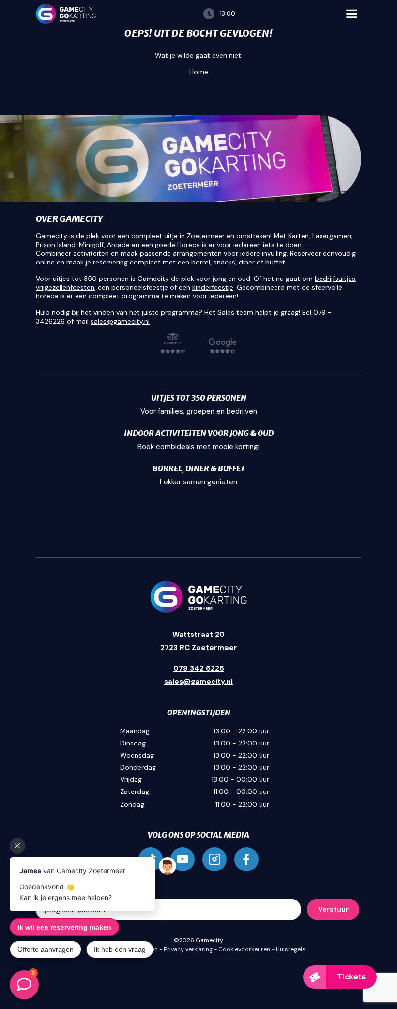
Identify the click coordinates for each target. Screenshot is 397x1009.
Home (198, 71)
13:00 (226, 13)
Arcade (118, 244)
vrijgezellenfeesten (65, 287)
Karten (298, 236)
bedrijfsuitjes (335, 278)
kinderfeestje (212, 287)
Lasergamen (331, 236)
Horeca (188, 244)
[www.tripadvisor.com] (172, 343)
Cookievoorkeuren (244, 949)
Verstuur (333, 909)
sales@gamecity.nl (120, 321)
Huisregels (290, 949)
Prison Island (56, 244)
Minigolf (91, 244)
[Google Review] (223, 346)
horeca (47, 296)
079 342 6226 (198, 668)
